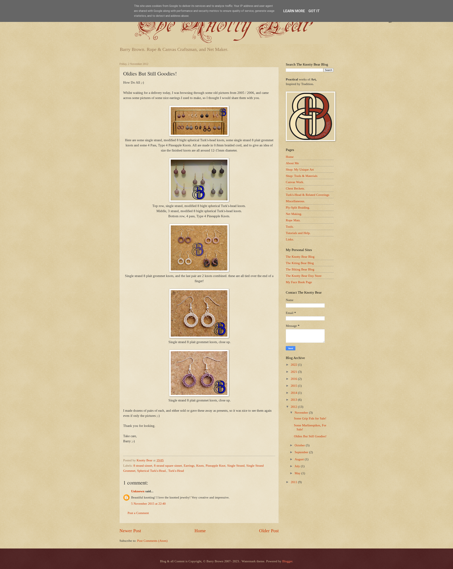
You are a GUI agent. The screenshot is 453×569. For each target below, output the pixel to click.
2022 (294, 364)
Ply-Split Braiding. (298, 207)
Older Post (269, 530)
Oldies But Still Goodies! (310, 436)
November (302, 412)
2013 (294, 399)
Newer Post (130, 530)
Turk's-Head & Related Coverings (307, 195)
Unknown (137, 491)
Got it (314, 11)
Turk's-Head (176, 470)
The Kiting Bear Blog (300, 263)
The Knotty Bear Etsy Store (304, 276)
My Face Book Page (299, 282)
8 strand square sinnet (168, 465)
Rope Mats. (293, 220)
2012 (294, 406)
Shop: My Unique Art (300, 169)
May (298, 473)
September (302, 452)
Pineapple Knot (215, 465)
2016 (294, 379)
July (298, 466)
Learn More (294, 11)
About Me (292, 163)
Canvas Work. (295, 182)
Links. (290, 239)
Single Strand (236, 465)
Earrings (189, 465)
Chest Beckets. (295, 188)
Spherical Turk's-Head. (152, 470)
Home (200, 530)
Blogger (287, 561)
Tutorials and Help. (298, 233)
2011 (294, 482)
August (300, 459)
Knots (200, 465)
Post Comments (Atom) (152, 540)
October (300, 445)
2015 (294, 385)
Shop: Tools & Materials (301, 176)
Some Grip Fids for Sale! (310, 418)
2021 (294, 372)
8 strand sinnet (142, 465)
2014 (294, 393)
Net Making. (294, 214)
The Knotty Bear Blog (300, 256)
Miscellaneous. (295, 201)
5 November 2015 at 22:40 (148, 503)
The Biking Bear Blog (300, 269)
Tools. (290, 226)
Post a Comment (138, 513)
